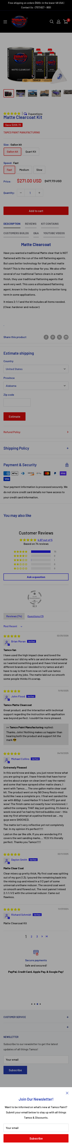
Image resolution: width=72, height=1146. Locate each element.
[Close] (67, 1092)
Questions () (35, 616)
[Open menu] (5, 21)
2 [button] (31, 936)
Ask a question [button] (36, 577)
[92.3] (35, 598)
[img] (11, 636)
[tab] (11, 224)
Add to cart (36, 211)
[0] (65, 22)
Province (9, 377)
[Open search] (52, 22)
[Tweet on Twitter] (59, 337)
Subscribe (36, 1138)
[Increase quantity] (39, 192)
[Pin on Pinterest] (52, 337)
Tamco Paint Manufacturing (21, 132)
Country (8, 361)
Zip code (8, 394)
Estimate (14, 416)
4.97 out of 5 (45, 539)
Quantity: (9, 192)
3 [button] (37, 936)
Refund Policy (11, 432)
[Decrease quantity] (20, 192)
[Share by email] (66, 337)
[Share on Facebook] (46, 337)
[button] (12, 113)
